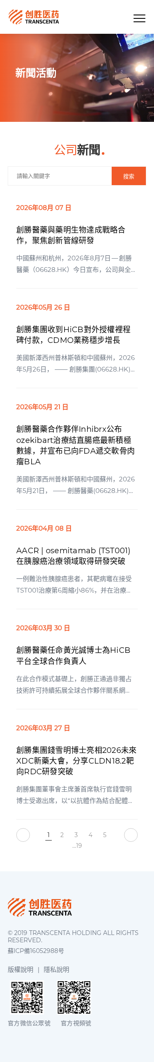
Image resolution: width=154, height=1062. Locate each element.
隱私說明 (56, 969)
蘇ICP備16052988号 (36, 951)
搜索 (128, 176)
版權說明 (20, 969)
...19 (77, 846)
